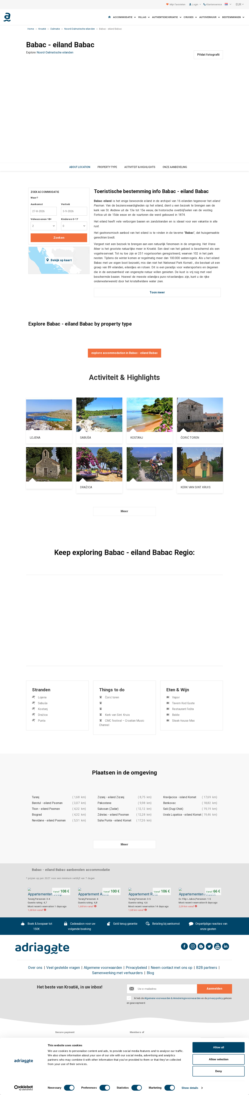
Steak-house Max (183, 720)
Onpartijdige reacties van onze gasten (211, 926)
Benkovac (169, 803)
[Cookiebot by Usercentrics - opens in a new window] (24, 1088)
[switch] (105, 1088)
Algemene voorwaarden (103, 968)
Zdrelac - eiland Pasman (113, 814)
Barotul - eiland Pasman (47, 803)
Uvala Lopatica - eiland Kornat (182, 814)
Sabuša (42, 703)
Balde (175, 715)
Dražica (43, 715)
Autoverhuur (208, 17)
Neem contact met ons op (171, 968)
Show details (190, 1087)
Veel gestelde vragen (63, 968)
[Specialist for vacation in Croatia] (42, 948)
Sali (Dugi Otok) (173, 809)
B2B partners (206, 968)
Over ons (35, 968)
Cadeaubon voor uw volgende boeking (82, 926)
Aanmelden (214, 988)
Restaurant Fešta (183, 709)
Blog (150, 973)
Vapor (176, 697)
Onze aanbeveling (175, 167)
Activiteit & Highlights (139, 167)
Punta (41, 720)
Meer (124, 511)
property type (107, 167)
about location (79, 167)
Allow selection (218, 1059)
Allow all (218, 1047)
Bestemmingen (232, 17)
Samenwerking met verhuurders (117, 973)
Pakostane (104, 803)
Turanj (35, 797)
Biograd (37, 814)
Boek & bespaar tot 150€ (39, 926)
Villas (143, 17)
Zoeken (58, 237)
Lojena (42, 697)
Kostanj (43, 709)
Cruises (189, 17)
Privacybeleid (136, 968)
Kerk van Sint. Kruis (117, 715)
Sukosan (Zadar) (108, 809)
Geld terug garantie (125, 924)
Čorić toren (112, 697)
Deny (218, 1071)
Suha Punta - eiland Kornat (114, 820)
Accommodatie (123, 17)
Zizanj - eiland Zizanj (111, 797)
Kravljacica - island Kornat (179, 797)
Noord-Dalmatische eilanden (55, 52)
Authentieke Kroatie (166, 17)
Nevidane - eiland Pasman (49, 820)
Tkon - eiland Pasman (46, 809)
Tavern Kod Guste (183, 703)
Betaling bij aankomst (165, 924)
